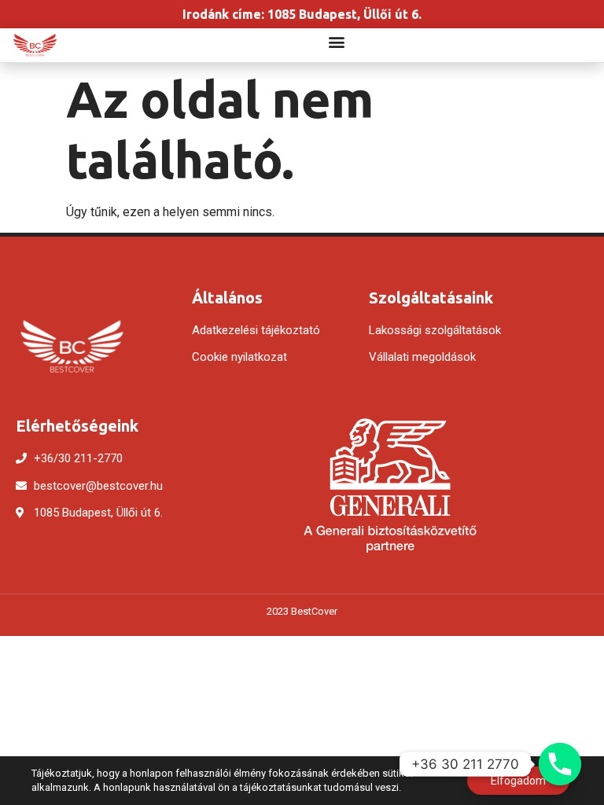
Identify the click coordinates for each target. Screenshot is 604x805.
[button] (337, 41)
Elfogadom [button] (518, 780)
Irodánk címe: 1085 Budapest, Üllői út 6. (302, 14)
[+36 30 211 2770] (560, 764)
